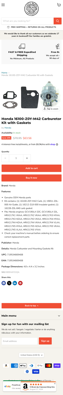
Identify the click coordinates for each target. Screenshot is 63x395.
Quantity (5, 152)
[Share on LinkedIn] (15, 283)
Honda (8, 127)
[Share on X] (9, 283)
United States (30, 355)
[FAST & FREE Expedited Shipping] (22, 52)
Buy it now (31, 177)
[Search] (58, 21)
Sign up (45, 341)
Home (4, 73)
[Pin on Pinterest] (20, 283)
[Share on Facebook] (3, 283)
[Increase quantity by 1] (27, 158)
